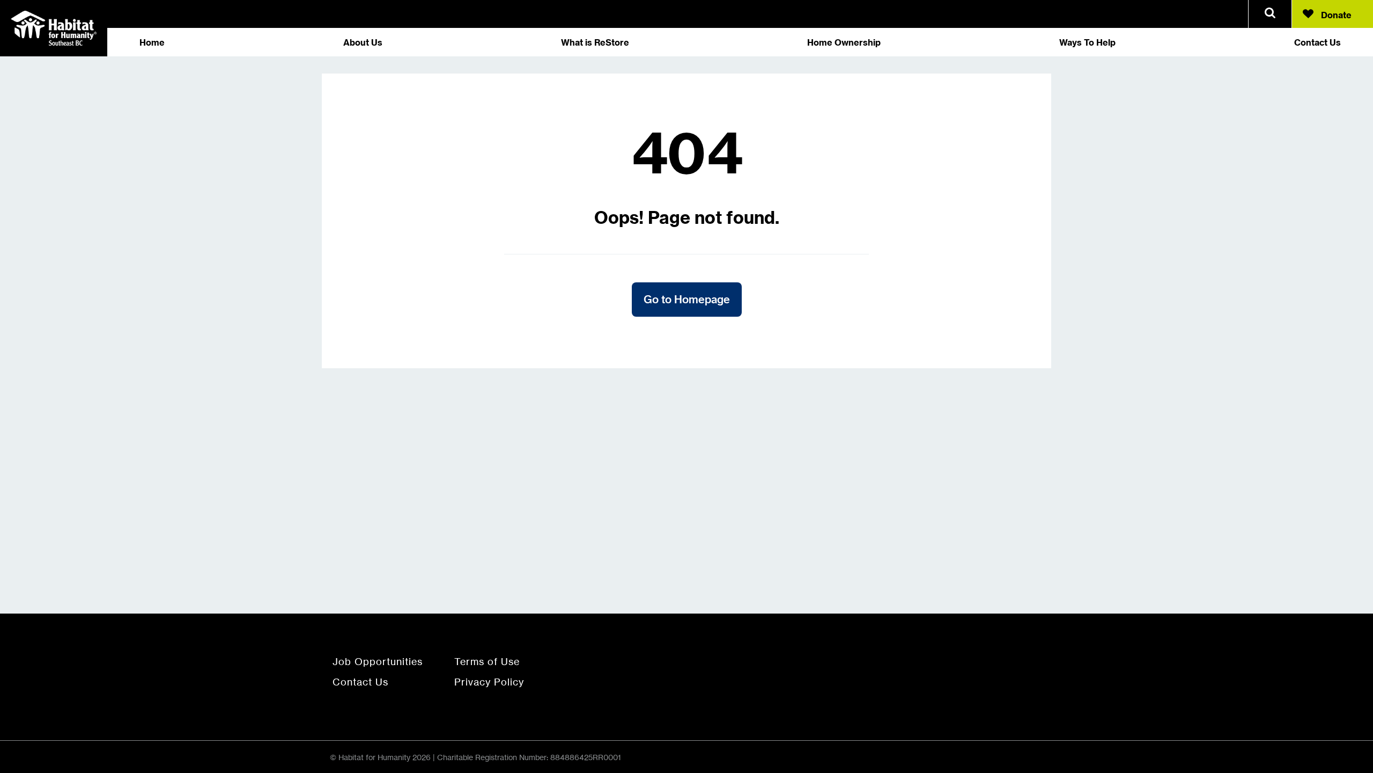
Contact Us (360, 682)
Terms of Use (487, 661)
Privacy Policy (489, 682)
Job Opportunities (378, 661)
